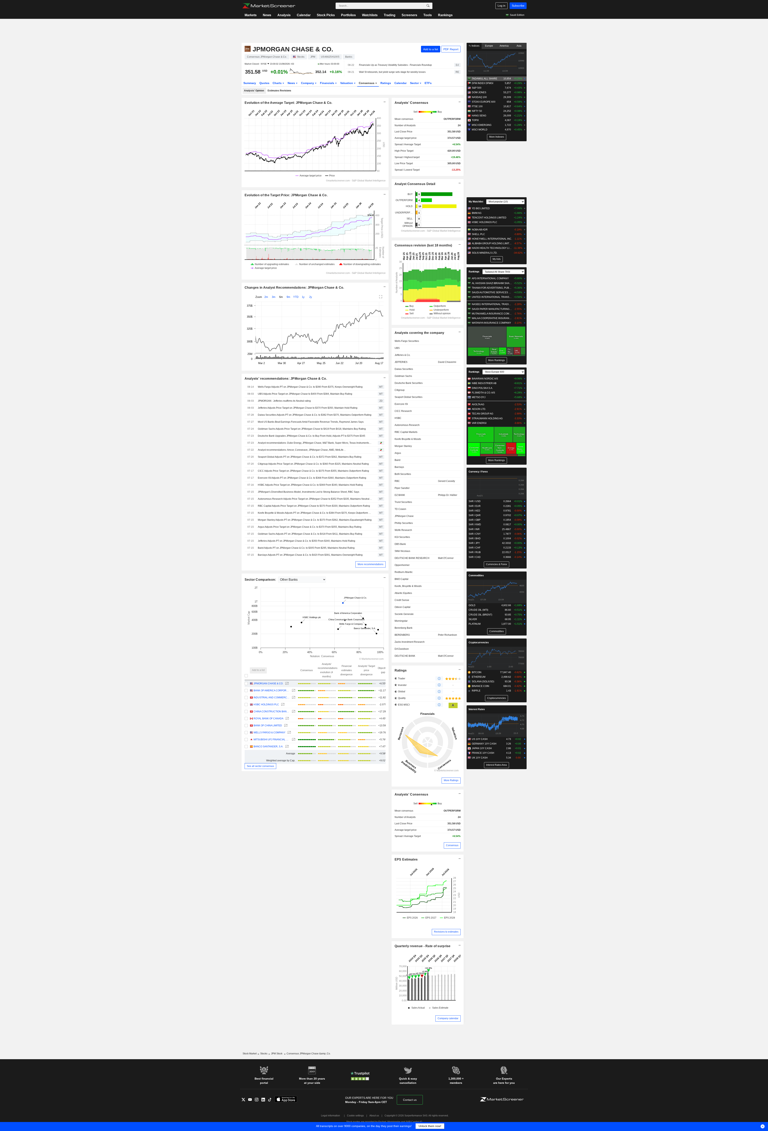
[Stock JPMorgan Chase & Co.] (286, 684)
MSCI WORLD (479, 129)
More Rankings (496, 360)
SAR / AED (474, 510)
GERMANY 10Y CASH (484, 743)
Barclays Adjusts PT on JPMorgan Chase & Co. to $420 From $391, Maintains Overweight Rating (310, 554)
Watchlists (370, 15)
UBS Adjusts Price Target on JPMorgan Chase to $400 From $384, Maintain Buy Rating (305, 393)
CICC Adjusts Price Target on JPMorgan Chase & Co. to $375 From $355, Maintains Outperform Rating (313, 470)
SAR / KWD (475, 524)
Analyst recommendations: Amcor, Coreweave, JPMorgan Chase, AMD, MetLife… (302, 449)
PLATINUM (475, 624)
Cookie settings (355, 1115)
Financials (327, 83)
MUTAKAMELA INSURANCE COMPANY (492, 313)
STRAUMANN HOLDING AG (487, 418)
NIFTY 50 (477, 111)
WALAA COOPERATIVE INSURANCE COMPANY (492, 318)
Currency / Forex (478, 471)
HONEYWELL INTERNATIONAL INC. (492, 238)
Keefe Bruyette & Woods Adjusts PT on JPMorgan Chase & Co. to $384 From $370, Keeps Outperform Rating (315, 512)
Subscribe (518, 5)
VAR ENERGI (479, 423)
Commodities (476, 575)
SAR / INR (474, 529)
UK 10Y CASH (480, 757)
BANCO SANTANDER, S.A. (268, 746)
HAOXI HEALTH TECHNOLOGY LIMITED (492, 248)
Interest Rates (477, 709)
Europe (489, 45)
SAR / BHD (475, 538)
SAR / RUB (475, 552)
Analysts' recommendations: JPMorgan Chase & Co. (286, 378)
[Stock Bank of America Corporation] (293, 691)
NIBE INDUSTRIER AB (484, 383)
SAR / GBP (474, 519)
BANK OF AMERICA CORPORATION (272, 690)
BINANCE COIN (480, 686)
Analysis (284, 15)
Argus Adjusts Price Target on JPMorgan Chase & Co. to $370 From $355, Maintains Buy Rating (309, 526)
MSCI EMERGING (481, 125)
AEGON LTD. (479, 409)
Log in (501, 5)
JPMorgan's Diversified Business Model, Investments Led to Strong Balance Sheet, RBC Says (308, 491)
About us (374, 1115)
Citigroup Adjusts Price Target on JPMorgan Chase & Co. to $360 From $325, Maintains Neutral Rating (313, 463)
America (504, 45)
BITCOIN (476, 672)
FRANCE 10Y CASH (483, 753)
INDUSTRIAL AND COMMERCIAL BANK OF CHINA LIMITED (272, 697)
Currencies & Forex (496, 564)
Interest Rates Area (496, 765)
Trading (389, 15)
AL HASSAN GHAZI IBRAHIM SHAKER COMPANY (492, 283)
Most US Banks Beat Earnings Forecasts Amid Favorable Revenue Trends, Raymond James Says (311, 421)
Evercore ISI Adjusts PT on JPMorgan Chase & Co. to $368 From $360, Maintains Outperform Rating (312, 477)
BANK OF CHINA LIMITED (268, 725)
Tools (427, 15)
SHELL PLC (478, 234)
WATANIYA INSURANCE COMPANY (491, 322)
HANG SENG (479, 115)
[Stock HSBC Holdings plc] (282, 705)
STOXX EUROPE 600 (483, 101)
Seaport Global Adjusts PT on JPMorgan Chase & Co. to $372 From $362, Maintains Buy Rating (309, 456)
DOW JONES (479, 92)
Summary (249, 83)
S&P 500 (476, 87)
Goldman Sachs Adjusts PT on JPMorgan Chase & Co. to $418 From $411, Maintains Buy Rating (310, 533)
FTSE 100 (477, 106)
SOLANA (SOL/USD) (483, 681)
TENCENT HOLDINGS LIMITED (489, 217)
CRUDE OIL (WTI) (478, 610)
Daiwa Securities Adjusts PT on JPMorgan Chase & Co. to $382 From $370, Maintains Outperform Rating (314, 414)
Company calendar (448, 1018)
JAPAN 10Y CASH (482, 748)
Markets (251, 15)
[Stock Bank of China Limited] (285, 726)
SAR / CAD (475, 557)
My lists (497, 259)
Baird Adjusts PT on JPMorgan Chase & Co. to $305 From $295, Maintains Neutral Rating (306, 547)
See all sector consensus (260, 766)
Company (308, 83)
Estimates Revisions (279, 90)
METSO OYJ (478, 397)
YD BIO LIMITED (481, 208)
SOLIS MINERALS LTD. (484, 252)
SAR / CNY (475, 533)
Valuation (347, 83)
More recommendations (370, 564)
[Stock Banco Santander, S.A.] (286, 747)
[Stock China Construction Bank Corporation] (293, 712)
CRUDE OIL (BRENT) (480, 614)
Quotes (264, 83)
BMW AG (476, 213)
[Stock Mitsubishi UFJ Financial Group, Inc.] (293, 740)
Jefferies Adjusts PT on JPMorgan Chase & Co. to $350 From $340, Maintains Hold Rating (306, 540)
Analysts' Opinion (254, 90)
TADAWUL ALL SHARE (484, 78)
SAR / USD (475, 501)
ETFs (428, 83)
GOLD (472, 605)
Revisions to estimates (446, 931)
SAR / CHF (474, 547)
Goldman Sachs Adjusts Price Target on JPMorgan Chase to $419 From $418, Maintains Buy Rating (312, 428)
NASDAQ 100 (479, 97)
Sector (415, 83)
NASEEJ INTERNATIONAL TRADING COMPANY (492, 304)
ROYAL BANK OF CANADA (268, 718)
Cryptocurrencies (479, 642)
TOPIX (475, 120)
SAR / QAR (475, 515)
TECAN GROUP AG (482, 413)
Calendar (304, 15)
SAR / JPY (474, 543)
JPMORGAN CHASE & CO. (268, 683)
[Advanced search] (428, 6)
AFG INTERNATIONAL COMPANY (490, 278)
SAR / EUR (475, 506)
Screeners (409, 15)
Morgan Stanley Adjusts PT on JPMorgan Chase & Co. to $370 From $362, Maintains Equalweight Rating (315, 519)
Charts (277, 83)
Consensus (367, 83)
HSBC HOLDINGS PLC (266, 704)
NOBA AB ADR (480, 229)
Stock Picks (326, 15)
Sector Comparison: (261, 579)
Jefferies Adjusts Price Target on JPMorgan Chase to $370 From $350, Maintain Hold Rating (307, 407)
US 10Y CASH (480, 739)
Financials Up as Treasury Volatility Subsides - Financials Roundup (395, 65)
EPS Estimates (406, 859)
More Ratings (451, 780)
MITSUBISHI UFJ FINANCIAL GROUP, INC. (272, 739)
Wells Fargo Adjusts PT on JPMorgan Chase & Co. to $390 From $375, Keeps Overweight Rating (310, 386)
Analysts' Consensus (411, 794)
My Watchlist (476, 201)
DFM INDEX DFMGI (482, 83)
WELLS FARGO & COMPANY (269, 732)
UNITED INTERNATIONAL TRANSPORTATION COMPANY (492, 297)
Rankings (445, 15)
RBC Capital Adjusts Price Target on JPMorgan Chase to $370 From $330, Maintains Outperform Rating (314, 505)
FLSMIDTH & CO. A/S (483, 392)
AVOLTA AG (478, 404)
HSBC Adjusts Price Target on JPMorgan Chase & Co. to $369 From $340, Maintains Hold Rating (310, 484)
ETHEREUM (478, 677)
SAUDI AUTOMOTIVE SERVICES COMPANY (492, 292)
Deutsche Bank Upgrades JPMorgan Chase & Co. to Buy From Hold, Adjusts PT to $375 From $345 (311, 435)
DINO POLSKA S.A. (482, 388)
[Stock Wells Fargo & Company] (289, 733)
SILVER (473, 619)
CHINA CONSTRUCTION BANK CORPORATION (272, 711)
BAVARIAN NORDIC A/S (485, 378)
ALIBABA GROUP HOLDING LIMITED (492, 243)
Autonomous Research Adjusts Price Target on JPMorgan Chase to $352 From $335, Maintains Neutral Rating (315, 498)
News (267, 15)
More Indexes (496, 136)
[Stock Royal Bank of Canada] (287, 719)
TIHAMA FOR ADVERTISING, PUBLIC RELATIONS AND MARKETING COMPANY (492, 287)
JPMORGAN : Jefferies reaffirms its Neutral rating (284, 400)
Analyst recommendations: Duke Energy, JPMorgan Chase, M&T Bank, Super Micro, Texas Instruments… (314, 442)
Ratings (385, 83)
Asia (519, 45)
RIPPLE (476, 690)
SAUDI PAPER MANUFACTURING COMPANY (492, 309)
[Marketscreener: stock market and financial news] (269, 6)
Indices (475, 45)
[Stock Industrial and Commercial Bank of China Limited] (293, 698)
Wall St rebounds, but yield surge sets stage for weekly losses (392, 72)
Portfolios (348, 15)
